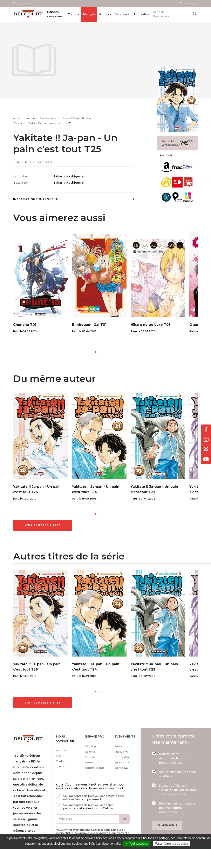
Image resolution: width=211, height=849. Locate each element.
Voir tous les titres (43, 525)
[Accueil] (26, 14)
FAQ (58, 755)
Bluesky (206, 449)
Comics (73, 14)
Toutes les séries (48, 118)
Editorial (90, 751)
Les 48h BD (121, 767)
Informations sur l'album (36, 199)
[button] (95, 352)
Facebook (206, 429)
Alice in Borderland (161, 14)
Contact (61, 766)
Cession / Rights (94, 767)
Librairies (90, 757)
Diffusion (90, 746)
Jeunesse (122, 14)
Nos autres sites (27, 3)
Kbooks (105, 14)
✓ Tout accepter (136, 843)
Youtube (206, 459)
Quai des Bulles (123, 757)
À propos (61, 750)
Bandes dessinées (55, 14)
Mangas (89, 14)
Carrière (60, 761)
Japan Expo (122, 762)
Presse (89, 762)
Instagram (206, 439)
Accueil (17, 118)
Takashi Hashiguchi (68, 176)
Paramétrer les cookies (171, 843)
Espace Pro (190, 3)
